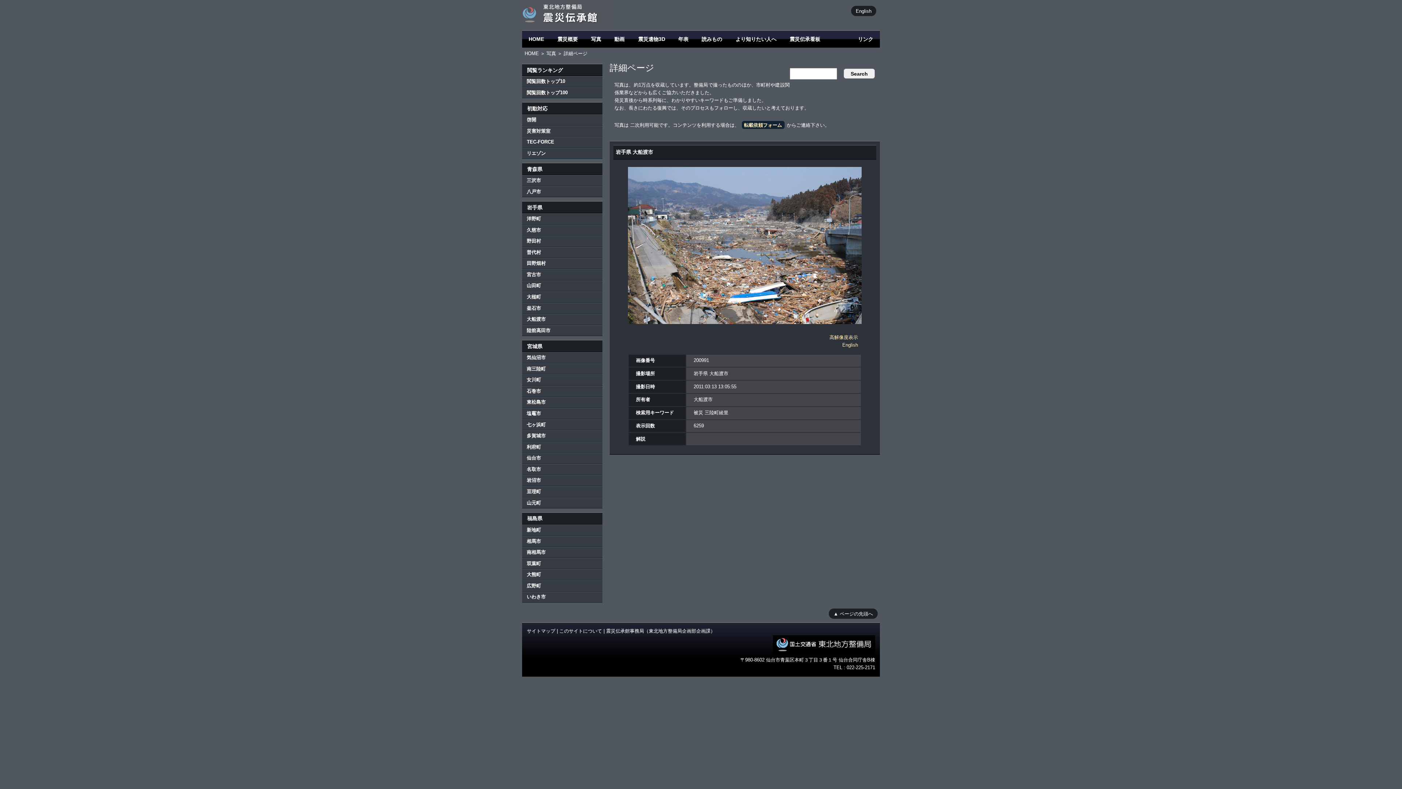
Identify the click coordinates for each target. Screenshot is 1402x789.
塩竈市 (534, 413)
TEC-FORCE (540, 142)
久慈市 (534, 230)
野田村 (534, 241)
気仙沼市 (536, 357)
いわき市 (536, 596)
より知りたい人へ (756, 39)
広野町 (534, 585)
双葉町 (534, 563)
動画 (619, 39)
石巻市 (534, 391)
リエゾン (536, 153)
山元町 (534, 503)
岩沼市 (534, 480)
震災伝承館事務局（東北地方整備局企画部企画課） (660, 631)
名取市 (534, 469)
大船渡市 (536, 319)
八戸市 (534, 191)
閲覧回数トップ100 (547, 92)
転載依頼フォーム (763, 125)
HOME (536, 39)
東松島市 (536, 402)
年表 (683, 39)
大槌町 (534, 297)
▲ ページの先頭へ (853, 613)
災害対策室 (539, 131)
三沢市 (534, 180)
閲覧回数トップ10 (546, 81)
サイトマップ (541, 631)
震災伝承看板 (805, 39)
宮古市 (534, 274)
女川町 (534, 379)
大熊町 (534, 574)
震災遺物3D (651, 39)
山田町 (534, 285)
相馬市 (534, 541)
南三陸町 (536, 368)
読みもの (712, 39)
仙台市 (534, 458)
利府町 (534, 447)
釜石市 (534, 308)
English (864, 11)
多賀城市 (536, 435)
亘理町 (534, 491)
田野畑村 (536, 263)
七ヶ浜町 (536, 424)
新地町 (534, 530)
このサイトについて (580, 631)
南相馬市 (536, 552)
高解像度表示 (844, 337)
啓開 (531, 119)
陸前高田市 (539, 330)
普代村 (534, 252)
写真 (596, 39)
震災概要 (568, 39)
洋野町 (534, 218)
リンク (865, 39)
